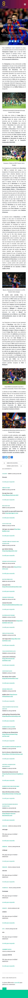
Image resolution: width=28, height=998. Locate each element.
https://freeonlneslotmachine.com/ (12, 586)
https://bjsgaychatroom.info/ (10, 495)
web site (4, 867)
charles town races (8, 597)
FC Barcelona (14, 19)
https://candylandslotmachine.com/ (12, 604)
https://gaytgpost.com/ (11, 513)
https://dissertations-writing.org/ (11, 793)
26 (20, 32)
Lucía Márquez (15, 28)
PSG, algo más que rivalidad (14, 25)
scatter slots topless (8, 615)
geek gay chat (6, 487)
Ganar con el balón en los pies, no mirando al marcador (15, 462)
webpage (4, 846)
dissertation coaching (8, 726)
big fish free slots (7, 579)
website (4, 908)
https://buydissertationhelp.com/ (11, 716)
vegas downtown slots (9, 651)
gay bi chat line (6, 523)
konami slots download (9, 561)
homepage (5, 887)
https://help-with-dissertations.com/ (12, 754)
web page (4, 826)
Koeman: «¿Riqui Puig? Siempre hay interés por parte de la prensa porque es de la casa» (15, 465)
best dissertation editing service (11, 746)
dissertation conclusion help (10, 786)
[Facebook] (10, 41)
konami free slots (7, 689)
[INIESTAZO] (3, 5)
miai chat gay (6, 505)
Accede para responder (8, 481)
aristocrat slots (7, 671)
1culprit (4, 473)
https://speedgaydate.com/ (9, 551)
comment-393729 (6, 949)
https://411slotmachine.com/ (10, 678)
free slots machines (8, 633)
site (3, 928)
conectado (17, 982)
